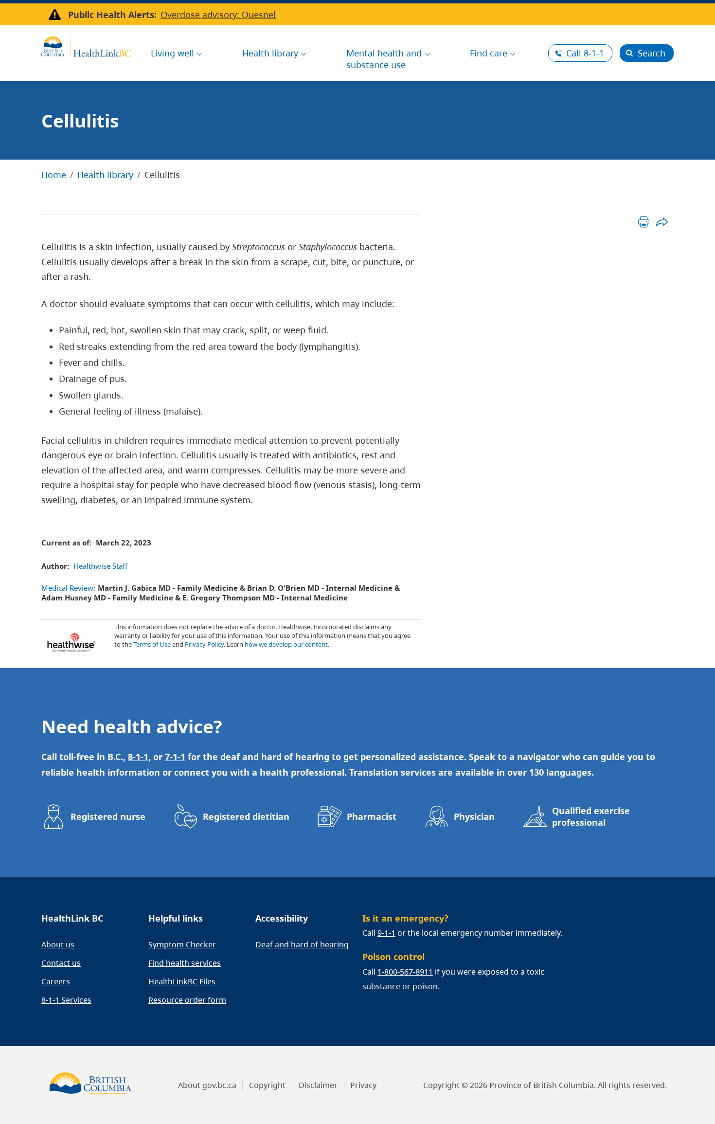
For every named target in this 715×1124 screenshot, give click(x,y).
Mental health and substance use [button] (384, 59)
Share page (662, 222)
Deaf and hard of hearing (302, 944)
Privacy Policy (204, 644)
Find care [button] (488, 53)
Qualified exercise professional (591, 816)
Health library (105, 175)
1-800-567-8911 (405, 971)
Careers (55, 981)
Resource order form (187, 1000)
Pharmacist (371, 816)
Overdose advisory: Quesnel (218, 14)
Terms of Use (152, 644)
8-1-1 (585, 53)
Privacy (363, 1085)
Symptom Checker (182, 944)
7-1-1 (175, 756)
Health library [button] (270, 53)
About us (57, 944)
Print (644, 222)
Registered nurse (108, 816)
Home (53, 175)
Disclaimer (318, 1085)
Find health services (184, 963)
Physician (474, 816)
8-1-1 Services (66, 1000)
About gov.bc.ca (207, 1085)
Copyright (267, 1085)
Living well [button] (172, 53)
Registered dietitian (246, 816)
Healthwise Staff (100, 566)
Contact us (61, 963)
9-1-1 (386, 932)
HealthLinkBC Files (181, 981)
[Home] (86, 45)
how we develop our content (286, 644)
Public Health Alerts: (112, 14)
